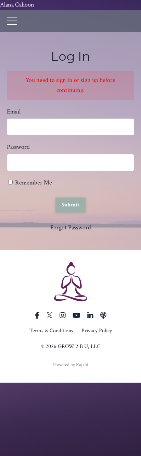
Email (14, 112)
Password (18, 147)
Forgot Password (70, 227)
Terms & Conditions (51, 330)
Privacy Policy (96, 330)
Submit (71, 204)
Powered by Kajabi (70, 365)
